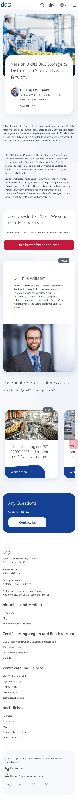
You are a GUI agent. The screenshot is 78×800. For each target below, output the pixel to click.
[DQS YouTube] (46, 784)
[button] (52, 5)
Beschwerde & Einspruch (15, 652)
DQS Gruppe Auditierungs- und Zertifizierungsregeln (29, 641)
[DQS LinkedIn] (33, 784)
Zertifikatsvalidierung (13, 697)
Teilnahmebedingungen (14, 732)
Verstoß (7, 658)
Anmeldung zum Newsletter (17, 623)
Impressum (8, 715)
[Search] (42, 5)
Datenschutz (9, 721)
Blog (5, 618)
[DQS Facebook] (21, 784)
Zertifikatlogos (10, 692)
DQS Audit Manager (13, 681)
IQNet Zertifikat (10, 686)
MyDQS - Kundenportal (14, 676)
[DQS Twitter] (8, 784)
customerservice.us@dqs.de (17, 583)
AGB (5, 726)
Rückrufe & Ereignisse (14, 647)
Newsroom (8, 612)
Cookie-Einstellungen (13, 737)
